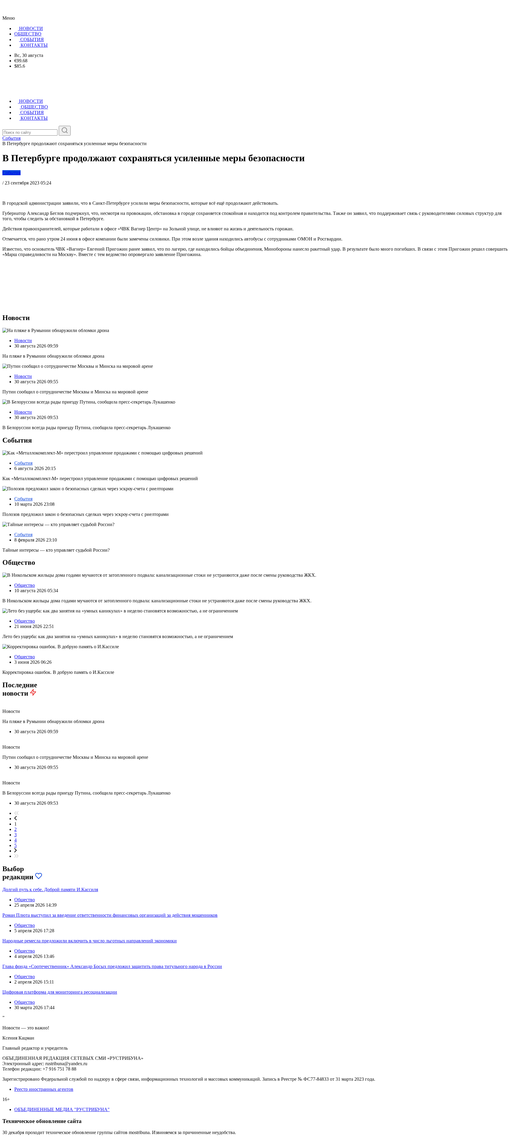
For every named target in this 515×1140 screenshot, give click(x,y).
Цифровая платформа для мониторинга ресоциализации (59, 992)
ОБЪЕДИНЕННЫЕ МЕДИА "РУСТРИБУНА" (62, 1109)
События (11, 172)
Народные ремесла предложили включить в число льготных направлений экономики (89, 940)
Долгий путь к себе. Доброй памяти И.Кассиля (50, 889)
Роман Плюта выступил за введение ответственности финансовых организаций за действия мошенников (110, 915)
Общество (24, 585)
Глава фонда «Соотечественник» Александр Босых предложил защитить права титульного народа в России (112, 966)
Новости (23, 340)
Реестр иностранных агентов (43, 1089)
